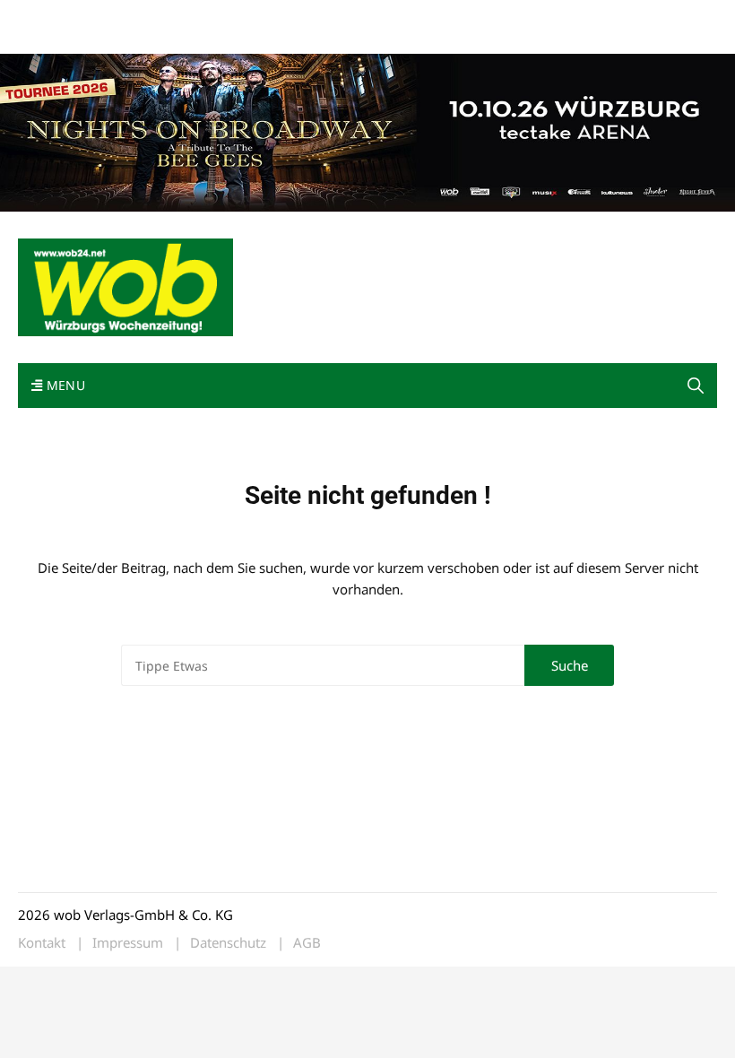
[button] (695, 385)
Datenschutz (228, 943)
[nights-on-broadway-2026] (367, 131)
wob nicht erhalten (141, 16)
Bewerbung (49, 38)
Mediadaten (50, 16)
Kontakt (222, 16)
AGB (307, 943)
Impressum (283, 16)
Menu (63, 385)
